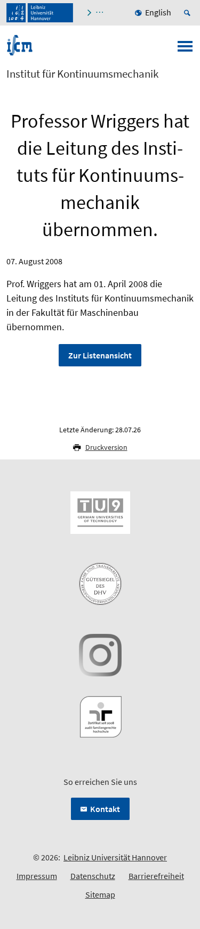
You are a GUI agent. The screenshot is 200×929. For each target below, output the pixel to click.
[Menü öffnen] (185, 49)
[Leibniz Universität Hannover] (39, 12)
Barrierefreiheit (156, 876)
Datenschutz (92, 876)
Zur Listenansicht (100, 355)
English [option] (158, 12)
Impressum (37, 876)
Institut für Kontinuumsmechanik (82, 74)
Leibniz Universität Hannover (115, 857)
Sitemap (100, 894)
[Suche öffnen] (189, 13)
